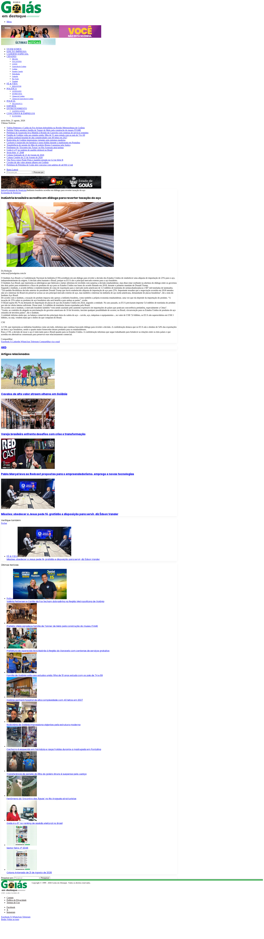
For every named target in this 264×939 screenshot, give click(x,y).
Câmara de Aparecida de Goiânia (22, 99)
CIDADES (11, 56)
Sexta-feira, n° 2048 (15, 152)
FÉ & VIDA (12, 83)
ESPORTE (11, 106)
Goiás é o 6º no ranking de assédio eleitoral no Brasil (29, 150)
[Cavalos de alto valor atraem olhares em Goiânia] (28, 388)
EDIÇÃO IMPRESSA (17, 51)
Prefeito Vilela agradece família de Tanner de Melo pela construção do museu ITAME (44, 130)
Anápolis (15, 76)
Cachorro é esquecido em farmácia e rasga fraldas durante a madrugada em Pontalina (43, 142)
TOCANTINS (17, 62)
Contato (10, 897)
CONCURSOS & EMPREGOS (21, 113)
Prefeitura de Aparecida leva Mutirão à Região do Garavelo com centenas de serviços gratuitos (47, 133)
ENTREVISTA (17, 94)
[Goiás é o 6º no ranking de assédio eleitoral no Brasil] (22, 820)
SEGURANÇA (17, 104)
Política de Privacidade (16, 900)
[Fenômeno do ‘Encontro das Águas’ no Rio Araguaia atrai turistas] (22, 795)
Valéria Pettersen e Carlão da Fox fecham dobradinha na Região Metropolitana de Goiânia (46, 128)
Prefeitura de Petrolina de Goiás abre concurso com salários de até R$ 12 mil (40, 165)
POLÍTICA (12, 88)
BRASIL (15, 59)
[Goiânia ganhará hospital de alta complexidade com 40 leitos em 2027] (22, 697)
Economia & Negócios (16, 190)
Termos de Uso (13, 902)
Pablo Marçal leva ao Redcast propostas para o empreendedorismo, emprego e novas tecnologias (67, 474)
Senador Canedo (17, 71)
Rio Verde (15, 79)
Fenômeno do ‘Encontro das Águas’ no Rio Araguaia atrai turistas (35, 147)
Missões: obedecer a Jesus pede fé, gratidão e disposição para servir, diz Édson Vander (59, 514)
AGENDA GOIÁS (18, 111)
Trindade (15, 81)
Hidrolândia (16, 74)
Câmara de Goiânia (18, 96)
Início (3, 190)
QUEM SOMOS (14, 49)
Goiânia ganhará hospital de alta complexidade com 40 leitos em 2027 (37, 137)
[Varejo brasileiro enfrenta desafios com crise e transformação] (28, 428)
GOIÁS (14, 64)
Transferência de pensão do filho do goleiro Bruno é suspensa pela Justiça (38, 145)
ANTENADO (16, 91)
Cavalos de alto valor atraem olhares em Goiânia (28, 162)
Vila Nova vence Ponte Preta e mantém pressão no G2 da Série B (35, 160)
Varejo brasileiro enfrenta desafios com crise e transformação (43, 434)
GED (3, 347)
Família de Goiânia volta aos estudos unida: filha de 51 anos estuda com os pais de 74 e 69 (46, 135)
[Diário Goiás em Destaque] (21, 17)
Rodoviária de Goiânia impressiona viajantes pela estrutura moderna (36, 140)
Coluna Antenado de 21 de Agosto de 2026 (25, 155)
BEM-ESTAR (16, 86)
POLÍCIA (11, 101)
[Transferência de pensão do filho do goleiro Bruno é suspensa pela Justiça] (22, 771)
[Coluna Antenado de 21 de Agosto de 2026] (22, 869)
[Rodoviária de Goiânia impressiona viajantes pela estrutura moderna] (22, 721)
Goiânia (14, 69)
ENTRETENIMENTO (17, 108)
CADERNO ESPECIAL (18, 54)
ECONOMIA (16, 116)
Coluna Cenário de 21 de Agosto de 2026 (25, 157)
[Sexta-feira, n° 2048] (22, 845)
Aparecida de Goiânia (19, 66)
